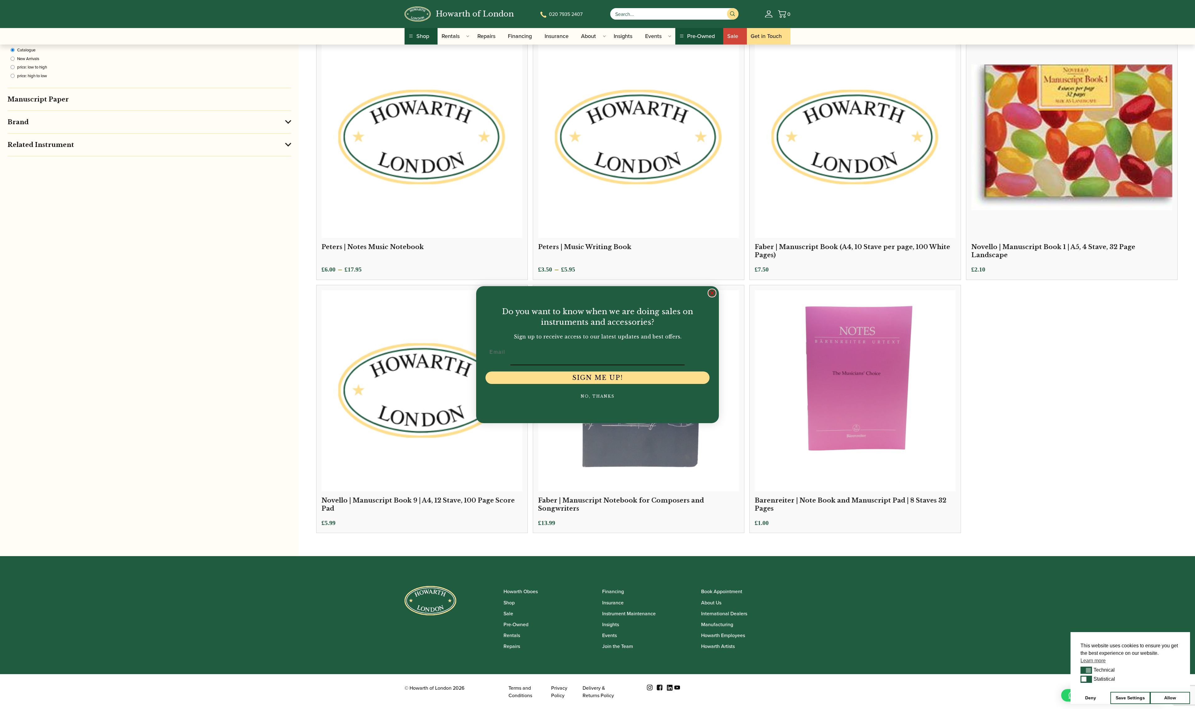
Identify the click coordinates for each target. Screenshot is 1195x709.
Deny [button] (1090, 697)
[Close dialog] (712, 293)
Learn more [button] (1093, 660)
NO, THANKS (598, 396)
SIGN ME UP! (597, 377)
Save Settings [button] (1130, 697)
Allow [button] (1170, 697)
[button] (1086, 670)
